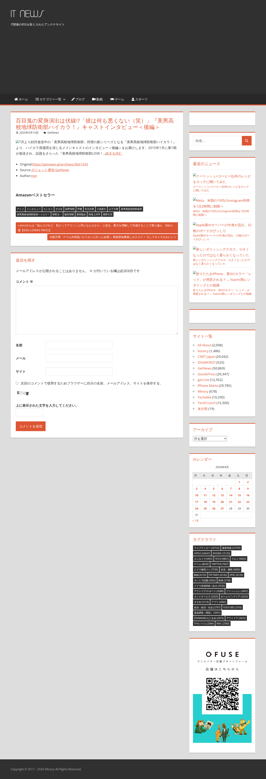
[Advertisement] (133, 61)
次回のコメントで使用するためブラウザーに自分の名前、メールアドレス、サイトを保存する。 (92, 383)
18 (205, 502)
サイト (21, 371)
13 (222, 495)
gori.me (203, 379)
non (34, 175)
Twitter (220, 564)
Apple (202, 553)
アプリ (218, 602)
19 (213, 502)
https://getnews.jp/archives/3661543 (60, 164)
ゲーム (119, 99)
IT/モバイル (204, 623)
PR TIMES (218, 575)
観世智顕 (69, 214)
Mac (223, 623)
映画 (224, 580)
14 (230, 495)
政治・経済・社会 (207, 607)
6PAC (236, 575)
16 (247, 495)
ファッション (237, 591)
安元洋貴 (89, 209)
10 (196, 495)
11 (205, 495)
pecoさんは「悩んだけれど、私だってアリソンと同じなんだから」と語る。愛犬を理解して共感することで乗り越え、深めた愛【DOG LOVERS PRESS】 (95, 228)
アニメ (20, 209)
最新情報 (231, 548)
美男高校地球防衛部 (131, 209)
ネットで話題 (205, 580)
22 (239, 502)
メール (21, 358)
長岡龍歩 (81, 214)
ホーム (23, 99)
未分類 (203, 408)
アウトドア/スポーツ (209, 591)
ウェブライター (206, 548)
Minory (203, 391)
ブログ (80, 99)
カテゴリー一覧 (50, 99)
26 (213, 508)
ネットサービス (206, 596)
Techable (204, 397)
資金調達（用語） (207, 612)
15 (239, 495)
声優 (79, 209)
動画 (99, 99)
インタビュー (34, 209)
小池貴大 (101, 209)
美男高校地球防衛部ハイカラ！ (33, 214)
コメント (24, 281)
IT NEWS (27, 14)
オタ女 (59, 209)
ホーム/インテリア (234, 596)
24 (196, 508)
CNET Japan (206, 356)
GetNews (53, 132)
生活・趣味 (230, 569)
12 (213, 495)
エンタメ (48, 209)
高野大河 (107, 214)
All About (204, 345)
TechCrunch (207, 403)
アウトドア (236, 618)
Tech (222, 558)
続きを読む (114, 153)
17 (196, 502)
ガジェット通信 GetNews (50, 170)
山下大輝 (113, 209)
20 (222, 502)
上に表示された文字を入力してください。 (47, 405)
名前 (19, 345)
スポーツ (141, 99)
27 (222, 508)
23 (247, 502)
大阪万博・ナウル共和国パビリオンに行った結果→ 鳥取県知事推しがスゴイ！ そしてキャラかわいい (111, 237)
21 (230, 502)
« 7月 (195, 521)
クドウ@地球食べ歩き (209, 585)
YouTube (232, 607)
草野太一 (57, 214)
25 (205, 508)
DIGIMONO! (207, 362)
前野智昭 (70, 209)
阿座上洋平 (94, 214)
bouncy (203, 351)
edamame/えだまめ (209, 618)
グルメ (239, 558)
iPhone (221, 553)
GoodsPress (207, 374)
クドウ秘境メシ (206, 569)
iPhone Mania (208, 385)
